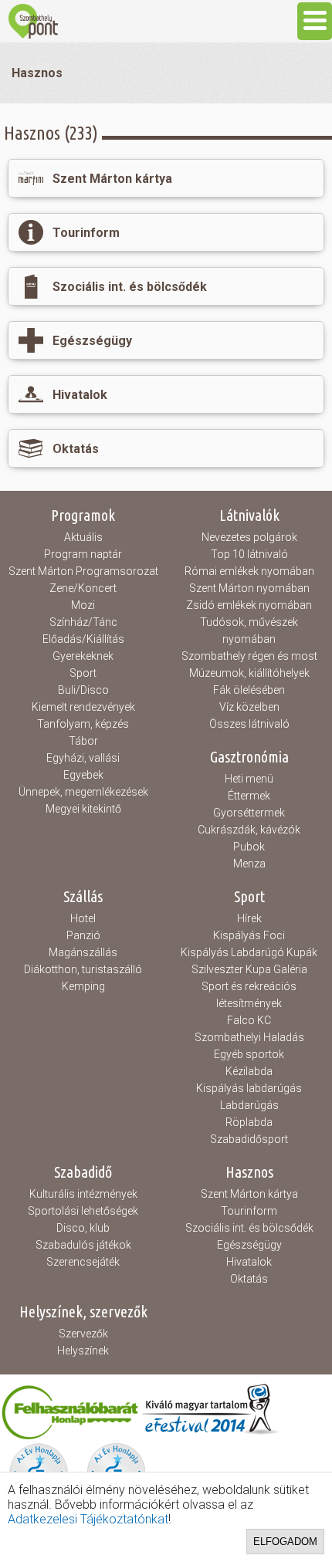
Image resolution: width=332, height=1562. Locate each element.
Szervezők (83, 1333)
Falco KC (249, 1020)
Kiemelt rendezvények (83, 707)
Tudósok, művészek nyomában (249, 630)
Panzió (83, 935)
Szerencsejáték (83, 1262)
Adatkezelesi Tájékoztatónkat (88, 1519)
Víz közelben (249, 707)
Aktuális (83, 537)
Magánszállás (83, 952)
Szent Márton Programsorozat (83, 571)
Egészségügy (249, 1245)
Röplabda (249, 1122)
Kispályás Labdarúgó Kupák (249, 952)
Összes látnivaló (249, 724)
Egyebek (83, 775)
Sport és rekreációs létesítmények (249, 994)
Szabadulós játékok (83, 1245)
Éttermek (249, 795)
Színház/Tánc (83, 622)
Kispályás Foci (249, 935)
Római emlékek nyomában (249, 571)
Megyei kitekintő (83, 809)
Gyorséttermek (249, 812)
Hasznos (37, 73)
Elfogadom (285, 1541)
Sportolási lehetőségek (83, 1211)
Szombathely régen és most (249, 656)
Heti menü (249, 779)
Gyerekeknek (83, 656)
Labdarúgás (249, 1105)
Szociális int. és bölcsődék (249, 1228)
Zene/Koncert (83, 588)
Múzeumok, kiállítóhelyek (249, 673)
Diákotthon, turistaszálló (83, 969)
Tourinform (249, 1211)
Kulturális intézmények (83, 1194)
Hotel (83, 918)
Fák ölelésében (249, 690)
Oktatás (249, 1279)
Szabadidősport (249, 1139)
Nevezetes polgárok (249, 537)
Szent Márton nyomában (249, 588)
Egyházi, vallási (83, 758)
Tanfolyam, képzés (83, 724)
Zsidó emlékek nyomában (249, 605)
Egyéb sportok (249, 1054)
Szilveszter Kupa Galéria (249, 969)
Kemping (83, 986)
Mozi (83, 605)
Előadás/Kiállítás (83, 639)
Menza (249, 863)
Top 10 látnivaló (249, 554)
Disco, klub (83, 1228)
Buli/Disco (83, 690)
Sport (83, 673)
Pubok (249, 846)
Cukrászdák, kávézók (249, 829)
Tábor (83, 741)
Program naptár (83, 554)
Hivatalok (249, 1262)
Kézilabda (249, 1071)
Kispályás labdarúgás (249, 1088)
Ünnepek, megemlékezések (83, 792)
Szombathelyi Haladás (249, 1037)
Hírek (249, 918)
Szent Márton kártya (249, 1194)
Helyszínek (83, 1350)
